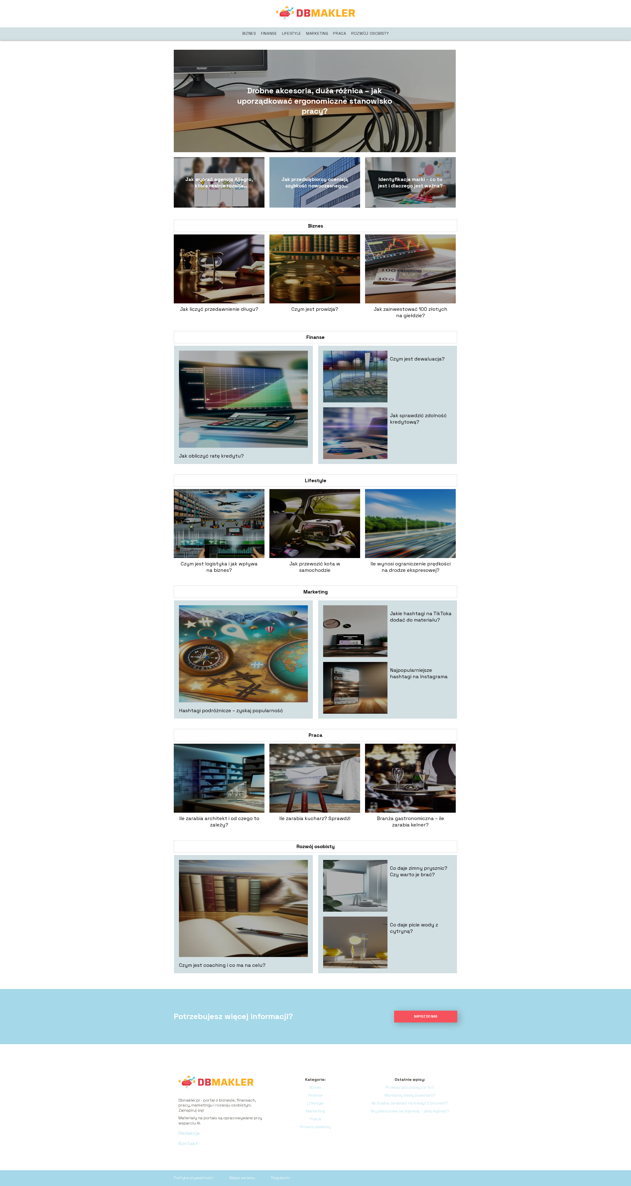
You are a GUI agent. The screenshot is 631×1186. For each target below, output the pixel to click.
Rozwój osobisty (370, 33)
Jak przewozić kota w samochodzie (314, 566)
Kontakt (188, 1143)
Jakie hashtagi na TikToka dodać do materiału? (421, 616)
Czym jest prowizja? (314, 309)
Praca (339, 33)
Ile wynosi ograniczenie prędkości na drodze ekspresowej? (410, 566)
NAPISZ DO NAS (426, 1016)
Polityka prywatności (193, 1177)
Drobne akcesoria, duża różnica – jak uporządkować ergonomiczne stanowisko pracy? (314, 101)
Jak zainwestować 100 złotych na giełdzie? (410, 312)
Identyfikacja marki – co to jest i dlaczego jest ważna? (410, 182)
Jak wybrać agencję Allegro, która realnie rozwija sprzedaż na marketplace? (219, 182)
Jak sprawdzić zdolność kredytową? (418, 418)
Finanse (269, 33)
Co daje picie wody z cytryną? (414, 928)
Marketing (317, 33)
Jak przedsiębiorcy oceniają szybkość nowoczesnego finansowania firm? (314, 182)
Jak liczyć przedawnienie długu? (219, 309)
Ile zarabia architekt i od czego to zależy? (219, 821)
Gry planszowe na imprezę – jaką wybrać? (410, 1111)
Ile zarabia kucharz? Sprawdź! (315, 818)
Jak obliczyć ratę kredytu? (211, 456)
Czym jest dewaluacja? (417, 359)
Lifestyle (291, 33)
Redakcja (189, 1133)
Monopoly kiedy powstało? (410, 1095)
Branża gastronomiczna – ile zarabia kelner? (410, 821)
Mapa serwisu (242, 1177)
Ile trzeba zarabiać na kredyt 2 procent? (410, 1103)
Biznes (249, 33)
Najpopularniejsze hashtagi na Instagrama (419, 673)
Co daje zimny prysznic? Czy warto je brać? (418, 871)
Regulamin (280, 1177)
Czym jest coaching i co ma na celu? (222, 965)
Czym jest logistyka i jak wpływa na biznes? (219, 566)
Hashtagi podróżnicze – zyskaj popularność (231, 710)
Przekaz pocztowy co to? (410, 1087)
